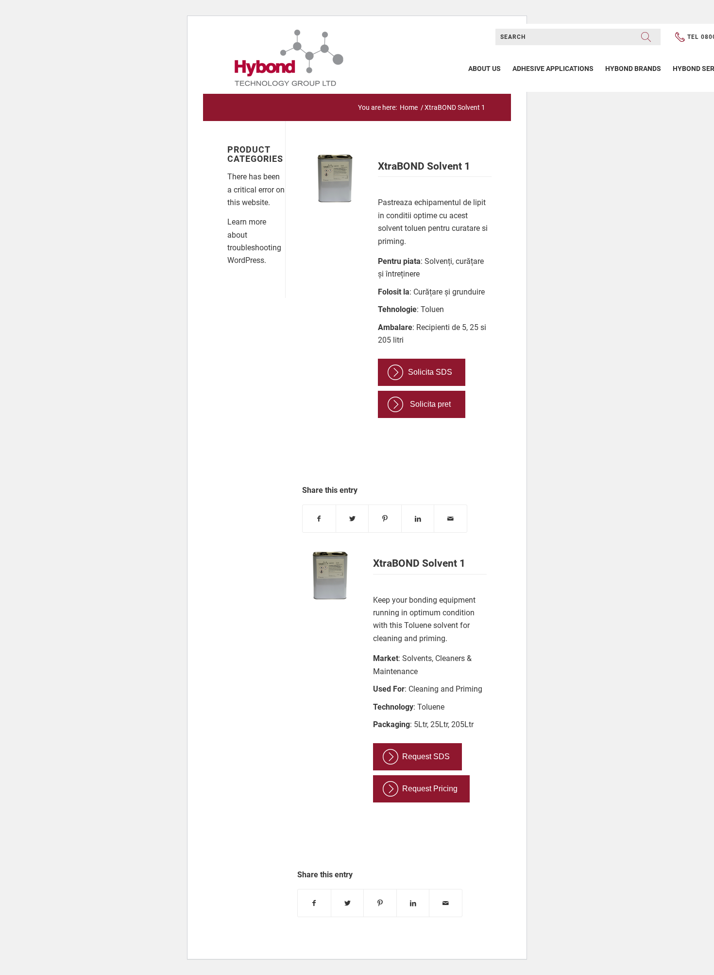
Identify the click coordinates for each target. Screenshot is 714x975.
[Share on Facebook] (319, 518)
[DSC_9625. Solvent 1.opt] (334, 180)
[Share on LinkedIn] (418, 518)
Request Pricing (430, 788)
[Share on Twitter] (352, 518)
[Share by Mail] (450, 518)
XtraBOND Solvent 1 (424, 166)
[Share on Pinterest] (385, 518)
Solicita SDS (430, 372)
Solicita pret (430, 404)
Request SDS (426, 756)
